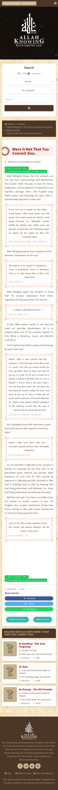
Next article (42, 619)
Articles (21, 124)
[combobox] (29, 82)
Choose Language (11, 3)
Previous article (17, 619)
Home (11, 124)
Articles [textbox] (28, 81)
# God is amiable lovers (17, 168)
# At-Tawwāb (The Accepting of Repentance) (26, 171)
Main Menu (28, 3)
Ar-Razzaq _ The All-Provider (36, 689)
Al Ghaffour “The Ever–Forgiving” (32, 645)
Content (36, 73)
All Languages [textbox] (28, 90)
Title (24, 73)
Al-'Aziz (23, 666)
